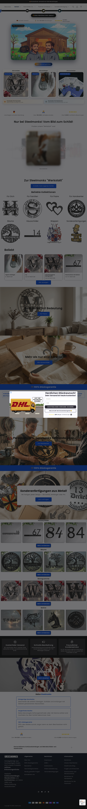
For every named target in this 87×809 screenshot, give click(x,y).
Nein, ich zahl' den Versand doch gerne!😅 (60, 410)
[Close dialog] (11, 392)
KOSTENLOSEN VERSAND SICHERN (61, 407)
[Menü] (85, 800)
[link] (60, 414)
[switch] (82, 804)
